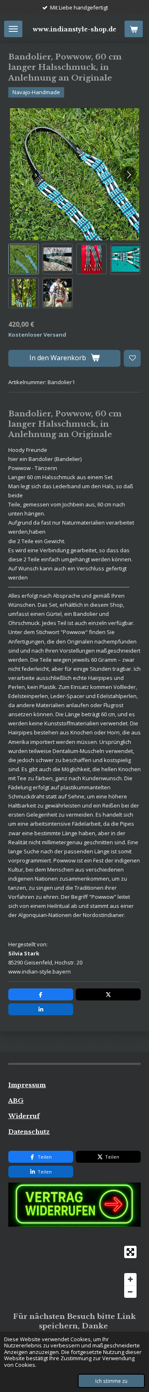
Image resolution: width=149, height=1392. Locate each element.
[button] (23, 259)
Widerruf (24, 1116)
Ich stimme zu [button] (111, 1381)
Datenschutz (29, 1131)
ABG (16, 1101)
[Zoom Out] (130, 1291)
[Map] (74, 1272)
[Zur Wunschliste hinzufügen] (132, 358)
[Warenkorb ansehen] (134, 29)
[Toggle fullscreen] (130, 1252)
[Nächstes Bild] (128, 174)
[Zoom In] (130, 1279)
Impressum (27, 1085)
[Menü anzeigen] (13, 29)
